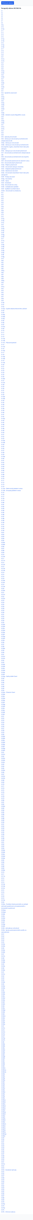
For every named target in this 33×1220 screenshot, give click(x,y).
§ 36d (2, 109)
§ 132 (2, 392)
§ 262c (3, 762)
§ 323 (2, 938)
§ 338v (3, 1090)
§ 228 (2, 608)
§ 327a (3, 956)
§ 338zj (3, 1118)
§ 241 (2, 654)
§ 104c (3, 318)
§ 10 (2, 27)
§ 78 (2, 243)
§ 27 (2, 79)
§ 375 (2, 1210)
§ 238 (2, 646)
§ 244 (2, 678)
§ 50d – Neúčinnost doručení (9, 171)
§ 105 (2, 320)
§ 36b (2, 105)
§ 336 (2, 990)
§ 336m (3, 1016)
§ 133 (2, 394)
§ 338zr (3, 1136)
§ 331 (2, 972)
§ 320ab (3, 912)
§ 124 (2, 372)
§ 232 (2, 616)
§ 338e (3, 1052)
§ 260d (3, 742)
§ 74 (2, 215)
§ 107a (3, 326)
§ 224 (2, 602)
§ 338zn (3, 1126)
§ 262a (3, 758)
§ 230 (2, 612)
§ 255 (2, 724)
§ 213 (2, 566)
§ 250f (3, 702)
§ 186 (2, 514)
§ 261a (3, 754)
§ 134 (2, 400)
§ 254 (2, 722)
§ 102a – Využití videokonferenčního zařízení (14, 308)
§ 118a (3, 356)
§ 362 (2, 1186)
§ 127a (3, 382)
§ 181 (2, 504)
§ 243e (3, 672)
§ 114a (3, 338)
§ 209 (2, 552)
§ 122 (2, 368)
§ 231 (2, 614)
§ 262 (2, 756)
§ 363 (2, 1188)
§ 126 (2, 376)
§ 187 (2, 516)
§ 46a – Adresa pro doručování (10, 143)
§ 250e (3, 700)
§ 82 (2, 263)
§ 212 (2, 562)
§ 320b (3, 914)
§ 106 (2, 322)
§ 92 (2, 289)
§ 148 (2, 428)
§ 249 (2, 688)
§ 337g (3, 1038)
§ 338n (3, 1074)
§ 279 (2, 798)
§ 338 (2, 1042)
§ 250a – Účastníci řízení (8, 692)
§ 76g (2, 235)
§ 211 (2, 558)
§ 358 (2, 1178)
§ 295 (2, 832)
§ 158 (2, 452)
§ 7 (2, 21)
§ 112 (2, 334)
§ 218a (3, 580)
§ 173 (2, 484)
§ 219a (3, 586)
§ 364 (2, 1190)
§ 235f (3, 634)
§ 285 (2, 812)
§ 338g (3, 1056)
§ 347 (2, 1154)
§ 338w (3, 1092)
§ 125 (2, 374)
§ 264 (2, 766)
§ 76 (2, 225)
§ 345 (2, 1150)
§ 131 (2, 390)
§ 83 (2, 265)
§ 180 (2, 502)
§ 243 (2, 662)
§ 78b (2, 247)
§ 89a (2, 281)
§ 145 (2, 422)
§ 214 (2, 572)
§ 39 (2, 117)
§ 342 (2, 1144)
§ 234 (2, 620)
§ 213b (3, 570)
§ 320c (3, 916)
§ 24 (2, 67)
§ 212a (3, 564)
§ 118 (2, 354)
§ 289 (2, 820)
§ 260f (3, 746)
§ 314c (3, 888)
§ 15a (2, 39)
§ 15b (2, 41)
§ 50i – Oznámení (6, 183)
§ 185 (2, 512)
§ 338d (3, 1050)
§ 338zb (3, 1102)
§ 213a (3, 568)
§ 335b (3, 988)
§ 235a (3, 624)
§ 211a (3, 560)
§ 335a (3, 986)
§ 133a (3, 396)
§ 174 (2, 486)
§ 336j (3, 1008)
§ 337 (2, 1026)
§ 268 (2, 780)
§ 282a (3, 806)
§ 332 (2, 976)
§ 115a (3, 346)
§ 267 (2, 774)
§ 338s (3, 1084)
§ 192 (2, 526)
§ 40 (2, 119)
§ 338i (3, 1060)
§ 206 (2, 546)
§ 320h (3, 926)
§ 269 (2, 782)
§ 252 (2, 718)
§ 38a (2, 113)
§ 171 (2, 480)
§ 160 (2, 458)
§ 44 (2, 135)
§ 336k (3, 1012)
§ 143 (2, 420)
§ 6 (2, 19)
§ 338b (3, 1046)
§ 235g (3, 636)
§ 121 (2, 366)
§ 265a (3, 770)
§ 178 (2, 498)
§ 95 (2, 293)
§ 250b (3, 694)
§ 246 (2, 682)
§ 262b (3, 760)
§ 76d (2, 229)
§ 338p (3, 1078)
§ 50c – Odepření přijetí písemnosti (11, 169)
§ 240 (2, 652)
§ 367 (2, 1196)
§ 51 (2, 193)
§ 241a (3, 656)
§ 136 (2, 404)
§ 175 (2, 492)
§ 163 (2, 464)
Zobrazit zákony (7, 3)
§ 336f (3, 1002)
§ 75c (2, 223)
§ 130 (2, 388)
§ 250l (3, 714)
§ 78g (2, 257)
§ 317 (2, 894)
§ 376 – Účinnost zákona (8, 1212)
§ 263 (2, 764)
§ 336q (3, 1024)
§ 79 (2, 259)
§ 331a (3, 974)
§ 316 (2, 892)
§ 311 (2, 874)
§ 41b (2, 129)
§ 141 (2, 414)
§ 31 (2, 91)
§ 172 (2, 482)
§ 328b (3, 962)
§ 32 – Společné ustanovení (9, 93)
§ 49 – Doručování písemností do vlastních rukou (15, 161)
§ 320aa (3, 910)
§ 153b (3, 442)
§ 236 (2, 642)
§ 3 (2, 15)
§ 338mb (3, 1072)
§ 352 (2, 1166)
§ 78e (2, 253)
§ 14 (2, 35)
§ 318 (2, 896)
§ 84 (2, 267)
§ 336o (3, 1020)
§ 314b (3, 886)
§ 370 (2, 1202)
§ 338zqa (3, 1134)
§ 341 (2, 1142)
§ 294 (2, 830)
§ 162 (2, 462)
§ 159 (2, 454)
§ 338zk (3, 1120)
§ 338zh (3, 1114)
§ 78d (2, 251)
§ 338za (3, 1100)
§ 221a (3, 594)
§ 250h (3, 706)
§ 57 (2, 205)
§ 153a (3, 440)
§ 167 (2, 472)
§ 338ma (3, 1070)
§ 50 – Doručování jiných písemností (11, 163)
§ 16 (2, 43)
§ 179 (2, 500)
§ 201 (2, 532)
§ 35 (2, 95)
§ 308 (2, 866)
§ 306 (2, 862)
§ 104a (3, 314)
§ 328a (3, 960)
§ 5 (2, 17)
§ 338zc (3, 1104)
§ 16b (2, 47)
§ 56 (2, 203)
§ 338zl (3, 1122)
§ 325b (3, 946)
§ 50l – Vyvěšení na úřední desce (10, 189)
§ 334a (3, 982)
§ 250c (3, 696)
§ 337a (3, 1028)
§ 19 (2, 53)
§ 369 (2, 1200)
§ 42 (2, 131)
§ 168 (2, 474)
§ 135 (2, 402)
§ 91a (2, 287)
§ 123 (2, 370)
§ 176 (2, 494)
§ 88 (2, 277)
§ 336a (3, 992)
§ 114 (2, 336)
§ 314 (2, 882)
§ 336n (3, 1018)
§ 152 (2, 436)
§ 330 (2, 968)
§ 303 (2, 846)
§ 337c (3, 1030)
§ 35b (2, 99)
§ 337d (3, 1032)
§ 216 (2, 576)
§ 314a (3, 884)
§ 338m (3, 1068)
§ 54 (2, 199)
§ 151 (2, 434)
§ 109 (2, 328)
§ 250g (3, 704)
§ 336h (3, 1004)
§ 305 (2, 860)
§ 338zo (3, 1128)
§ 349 (2, 1158)
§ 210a (3, 556)
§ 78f (2, 255)
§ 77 (2, 239)
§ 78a (2, 245)
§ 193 (2, 528)
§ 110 (2, 330)
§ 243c (3, 668)
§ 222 (2, 596)
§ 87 (2, 275)
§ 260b (3, 738)
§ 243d (3, 670)
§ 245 (2, 680)
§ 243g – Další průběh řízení (9, 676)
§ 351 (2, 1162)
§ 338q (3, 1080)
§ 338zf (3, 1110)
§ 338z (3, 1098)
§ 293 (2, 828)
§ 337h (3, 1040)
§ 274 (2, 788)
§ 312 (2, 878)
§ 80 (2, 261)
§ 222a (3, 598)
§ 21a (2, 59)
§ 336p (3, 1022)
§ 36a (2, 103)
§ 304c (3, 854)
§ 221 (2, 592)
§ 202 (2, 534)
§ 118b (3, 358)
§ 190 (2, 522)
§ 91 (2, 285)
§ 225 (2, 604)
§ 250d (3, 698)
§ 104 (2, 312)
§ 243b (3, 666)
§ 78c (2, 249)
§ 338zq (3, 1132)
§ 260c (3, 740)
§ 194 (2, 530)
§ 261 (2, 752)
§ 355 (2, 1172)
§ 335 (2, 984)
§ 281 (2, 802)
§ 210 (2, 554)
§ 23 (2, 65)
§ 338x (3, 1094)
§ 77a (2, 241)
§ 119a (3, 362)
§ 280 (2, 800)
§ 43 (2, 133)
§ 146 (2, 424)
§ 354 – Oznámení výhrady (8, 1170)
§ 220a (3, 590)
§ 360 (2, 1182)
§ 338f (3, 1054)
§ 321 (2, 934)
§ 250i (3, 708)
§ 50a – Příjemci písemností (9, 165)
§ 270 (2, 784)
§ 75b (2, 221)
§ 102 (2, 306)
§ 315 (2, 890)
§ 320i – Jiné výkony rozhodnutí (10, 928)
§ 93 (2, 291)
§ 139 (2, 410)
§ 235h (3, 638)
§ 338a (3, 1044)
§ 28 (2, 81)
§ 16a (2, 45)
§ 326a (3, 950)
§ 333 (2, 978)
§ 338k (3, 1064)
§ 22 (2, 63)
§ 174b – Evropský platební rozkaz (11, 490)
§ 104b (3, 316)
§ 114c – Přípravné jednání (8, 342)
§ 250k (3, 712)
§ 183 (2, 508)
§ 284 (2, 810)
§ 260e (3, 744)
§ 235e (3, 632)
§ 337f (3, 1036)
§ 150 (2, 432)
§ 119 (2, 360)
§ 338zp (3, 1130)
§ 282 (2, 804)
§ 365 (2, 1192)
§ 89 (2, 279)
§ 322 (2, 936)
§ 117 (2, 352)
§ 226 (2, 606)
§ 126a (3, 378)
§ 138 (2, 408)
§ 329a (3, 966)
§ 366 (2, 1194)
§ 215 (2, 574)
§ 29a (2, 87)
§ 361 (2, 1184)
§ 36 (2, 101)
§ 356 (2, 1174)
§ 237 (2, 644)
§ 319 (2, 898)
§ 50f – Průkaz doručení (8, 177)
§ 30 (2, 89)
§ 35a (2, 97)
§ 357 (2, 1176)
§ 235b (3, 626)
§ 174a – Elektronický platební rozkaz (12, 488)
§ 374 (2, 1206)
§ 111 (2, 332)
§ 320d (3, 918)
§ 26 (2, 75)
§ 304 (2, 848)
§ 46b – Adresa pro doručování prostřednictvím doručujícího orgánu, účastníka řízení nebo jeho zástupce (15, 147)
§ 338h (3, 1058)
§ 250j (3, 710)
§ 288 (2, 818)
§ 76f (2, 233)
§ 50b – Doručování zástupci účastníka (12, 167)
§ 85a (2, 271)
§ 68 (2, 211)
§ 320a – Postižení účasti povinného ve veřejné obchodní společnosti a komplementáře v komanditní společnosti (14, 906)
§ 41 (2, 125)
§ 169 (2, 476)
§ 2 (2, 13)
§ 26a (2, 77)
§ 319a (3, 900)
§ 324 (2, 940)
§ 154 (2, 444)
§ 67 (2, 209)
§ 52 (2, 195)
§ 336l (3, 1014)
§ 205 (2, 540)
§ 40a (2, 121)
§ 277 (2, 794)
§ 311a (3, 876)
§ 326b (3, 952)
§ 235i (3, 640)
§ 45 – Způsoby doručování (9, 137)
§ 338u (3, 1088)
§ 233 (2, 618)
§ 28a (2, 83)
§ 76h (2, 237)
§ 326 (2, 948)
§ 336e (3, 1000)
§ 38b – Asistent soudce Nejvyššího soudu (13, 115)
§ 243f (3, 674)
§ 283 (2, 808)
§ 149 (2, 430)
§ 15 (2, 37)
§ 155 (2, 446)
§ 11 (2, 31)
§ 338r (3, 1082)
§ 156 (2, 448)
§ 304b (3, 852)
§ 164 (2, 466)
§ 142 (2, 416)
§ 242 (2, 660)
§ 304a (3, 850)
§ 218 (2, 578)
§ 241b (3, 658)
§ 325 (2, 942)
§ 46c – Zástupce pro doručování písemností (14, 151)
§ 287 (2, 816)
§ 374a (3, 1208)
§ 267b (3, 778)
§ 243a (3, 664)
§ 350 (2, 1160)
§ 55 (2, 201)
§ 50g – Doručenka (6, 179)
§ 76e (2, 231)
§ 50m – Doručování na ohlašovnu (11, 191)
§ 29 (2, 85)
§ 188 (2, 518)
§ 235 (2, 622)
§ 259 (2, 732)
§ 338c (3, 1048)
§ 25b (2, 73)
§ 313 (2, 880)
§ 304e (3, 858)
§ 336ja (3, 1010)
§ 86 (2, 273)
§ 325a (3, 944)
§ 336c (3, 996)
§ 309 (2, 868)
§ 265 (2, 768)
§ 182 (2, 506)
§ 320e (3, 920)
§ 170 (2, 478)
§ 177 (2, 496)
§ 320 (2, 902)
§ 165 (2, 468)
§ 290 (2, 822)
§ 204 (2, 538)
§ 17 (2, 49)
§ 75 (2, 217)
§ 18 (2, 51)
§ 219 (2, 584)
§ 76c (2, 227)
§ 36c (2, 107)
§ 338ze (3, 1108)
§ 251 (2, 716)
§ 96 (2, 295)
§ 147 (2, 426)
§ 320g (3, 924)
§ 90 (2, 283)
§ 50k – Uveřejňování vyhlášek (9, 187)
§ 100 (2, 303)
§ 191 (2, 524)
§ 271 (2, 786)
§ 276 (2, 792)
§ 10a (2, 29)
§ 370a (3, 1204)
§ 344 (2, 1148)
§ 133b (3, 398)
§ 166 (2, 470)
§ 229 (2, 610)
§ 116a (3, 350)
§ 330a (3, 970)
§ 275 (2, 790)
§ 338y (3, 1096)
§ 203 (2, 536)
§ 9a (2, 25)
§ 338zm (3, 1124)
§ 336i (3, 1006)
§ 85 (2, 269)
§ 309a (3, 870)
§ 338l (3, 1066)
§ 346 (2, 1152)
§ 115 (2, 344)
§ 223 (2, 600)
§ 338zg (3, 1112)
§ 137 (2, 406)
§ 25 (2, 69)
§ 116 (2, 348)
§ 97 (2, 297)
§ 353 (2, 1168)
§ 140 (2, 412)
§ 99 (2, 301)
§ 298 (2, 838)
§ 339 (2, 1138)
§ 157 (2, 450)
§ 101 (2, 304)
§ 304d (3, 856)
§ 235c (3, 628)
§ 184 (2, 510)
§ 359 (2, 1180)
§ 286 (2, 814)
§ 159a (3, 456)
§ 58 (2, 207)
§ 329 (2, 964)
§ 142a (3, 418)
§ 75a (2, 219)
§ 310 (2, 872)
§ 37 (2, 111)
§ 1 (2, 11)
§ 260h (3, 750)
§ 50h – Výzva (5, 181)
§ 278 (2, 796)
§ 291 (2, 824)
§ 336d (3, 998)
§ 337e (3, 1034)
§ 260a (3, 736)
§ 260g (3, 748)
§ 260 (2, 734)
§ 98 (2, 299)
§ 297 (2, 836)
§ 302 (2, 844)
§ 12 (2, 33)
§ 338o (3, 1076)
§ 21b (2, 61)
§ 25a (2, 71)
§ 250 (2, 690)
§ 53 (2, 197)
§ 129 (2, 386)
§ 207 (2, 548)
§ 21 (2, 57)
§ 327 (2, 954)
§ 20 (2, 55)
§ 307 (2, 864)
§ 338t (3, 1086)
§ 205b (3, 544)
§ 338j (3, 1062)
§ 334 (2, 980)
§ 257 (2, 728)
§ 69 (2, 213)
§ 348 (2, 1156)
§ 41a (2, 127)
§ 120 (2, 364)
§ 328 (2, 958)
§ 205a (3, 542)
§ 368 (2, 1198)
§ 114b (3, 340)
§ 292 (2, 826)
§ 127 (2, 380)
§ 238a (3, 648)
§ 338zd (3, 1106)
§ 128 (2, 384)
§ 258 (2, 730)
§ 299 (2, 840)
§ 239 (2, 650)
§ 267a (3, 776)
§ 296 (2, 834)
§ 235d (3, 630)
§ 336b (3, 994)
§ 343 (2, 1146)
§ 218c (3, 582)
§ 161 (2, 460)
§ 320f (3, 922)
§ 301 (2, 842)
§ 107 (2, 324)
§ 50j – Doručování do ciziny (9, 185)
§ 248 (2, 686)
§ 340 (2, 1140)
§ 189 (2, 520)
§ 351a (3, 1164)
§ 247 (2, 684)
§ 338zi (3, 1116)
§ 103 (2, 310)
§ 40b (2, 123)
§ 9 (2, 23)
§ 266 (2, 772)
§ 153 (2, 438)
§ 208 (2, 550)
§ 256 (2, 726)
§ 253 (2, 720)
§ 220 (2, 588)
